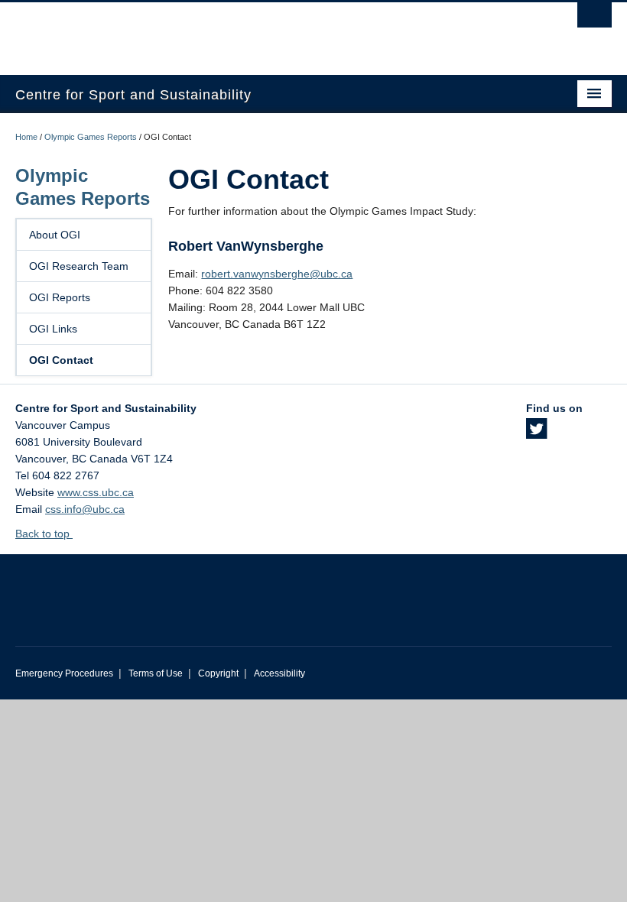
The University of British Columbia (268, 31)
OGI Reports (59, 297)
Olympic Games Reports (90, 136)
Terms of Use (155, 673)
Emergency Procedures (64, 673)
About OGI (54, 235)
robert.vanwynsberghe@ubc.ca (276, 274)
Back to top (44, 533)
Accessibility (279, 673)
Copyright (218, 673)
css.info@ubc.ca (85, 509)
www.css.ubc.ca (95, 492)
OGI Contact (61, 360)
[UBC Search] (594, 19)
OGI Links (53, 329)
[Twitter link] (536, 433)
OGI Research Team (78, 266)
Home (26, 136)
